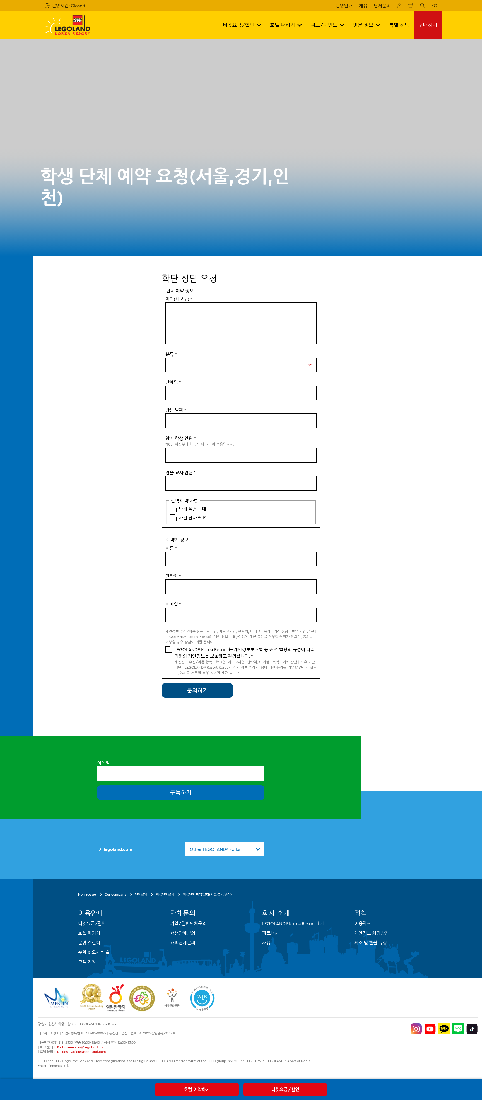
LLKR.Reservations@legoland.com (80, 1052)
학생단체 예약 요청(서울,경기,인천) (207, 894)
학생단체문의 (165, 894)
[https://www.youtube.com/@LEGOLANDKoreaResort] (430, 1028)
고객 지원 (87, 962)
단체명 (173, 382)
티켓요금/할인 (285, 1089)
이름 (171, 548)
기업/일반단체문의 (188, 923)
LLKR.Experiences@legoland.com (79, 1047)
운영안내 (344, 5)
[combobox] (224, 849)
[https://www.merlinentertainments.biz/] (57, 998)
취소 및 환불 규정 (370, 942)
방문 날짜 (175, 410)
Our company (115, 894)
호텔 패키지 (89, 933)
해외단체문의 (182, 942)
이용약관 (362, 923)
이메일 (173, 604)
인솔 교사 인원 (180, 472)
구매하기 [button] (427, 25)
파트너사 (270, 933)
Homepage (87, 894)
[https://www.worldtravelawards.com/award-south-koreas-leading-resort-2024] (91, 998)
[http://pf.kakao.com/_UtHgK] (444, 1028)
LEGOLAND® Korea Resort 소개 (293, 923)
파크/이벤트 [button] (324, 25)
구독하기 (180, 792)
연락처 (173, 576)
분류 (171, 354)
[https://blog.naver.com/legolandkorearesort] (458, 1028)
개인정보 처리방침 (371, 933)
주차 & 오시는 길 (93, 952)
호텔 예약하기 (197, 1089)
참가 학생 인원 (180, 438)
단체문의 (382, 5)
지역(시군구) (178, 299)
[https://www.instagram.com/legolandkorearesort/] (416, 1028)
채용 (363, 5)
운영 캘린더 (89, 942)
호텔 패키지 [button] (282, 25)
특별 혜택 (399, 25)
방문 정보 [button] (363, 25)
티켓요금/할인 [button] (238, 25)
